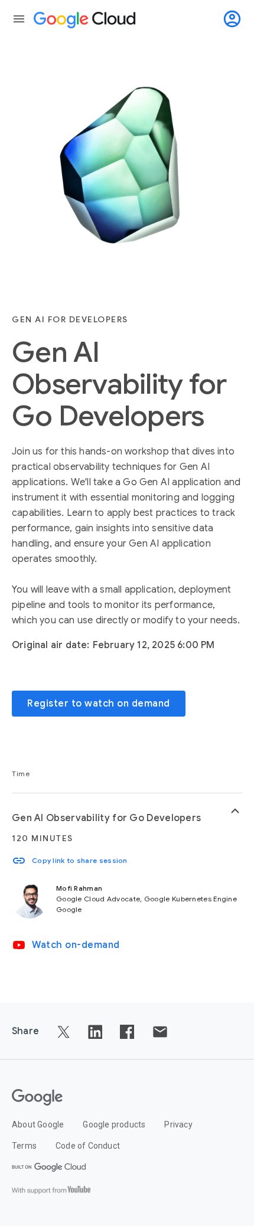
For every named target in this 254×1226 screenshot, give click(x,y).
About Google (38, 1124)
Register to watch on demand (98, 704)
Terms (24, 1145)
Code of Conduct (88, 1145)
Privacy (178, 1124)
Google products (114, 1124)
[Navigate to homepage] (87, 19)
